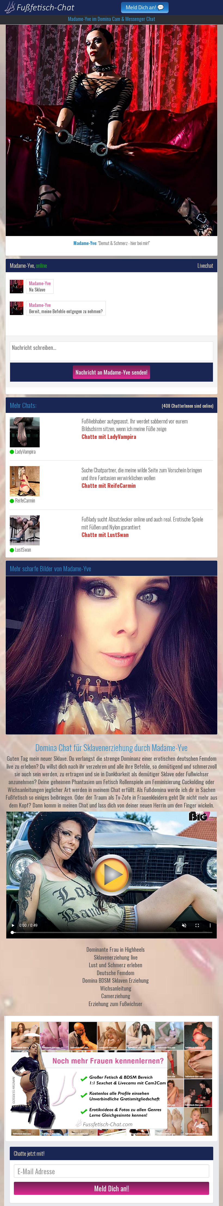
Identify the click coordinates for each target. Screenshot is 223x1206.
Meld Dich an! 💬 (145, 7)
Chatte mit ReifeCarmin (109, 485)
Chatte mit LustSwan (105, 534)
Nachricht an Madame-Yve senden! (111, 372)
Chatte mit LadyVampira (109, 436)
